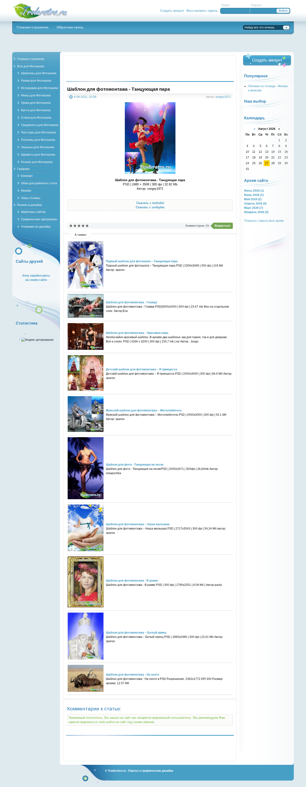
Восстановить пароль (202, 10)
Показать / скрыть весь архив (264, 220)
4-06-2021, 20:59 (85, 96)
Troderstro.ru (117, 770)
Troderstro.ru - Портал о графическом (40, 10)
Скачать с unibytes (150, 207)
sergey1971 (223, 96)
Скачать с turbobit (150, 203)
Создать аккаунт (172, 10)
